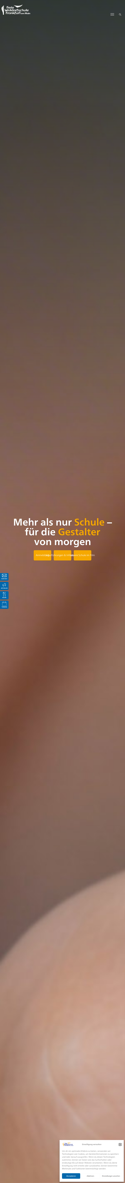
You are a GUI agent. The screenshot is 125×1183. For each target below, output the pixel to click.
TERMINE (4, 607)
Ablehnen (90, 1176)
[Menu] (112, 14)
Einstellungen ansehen (111, 1176)
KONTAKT (4, 578)
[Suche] (120, 14)
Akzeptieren (71, 1176)
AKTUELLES (4, 588)
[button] (120, 1144)
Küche (4, 597)
